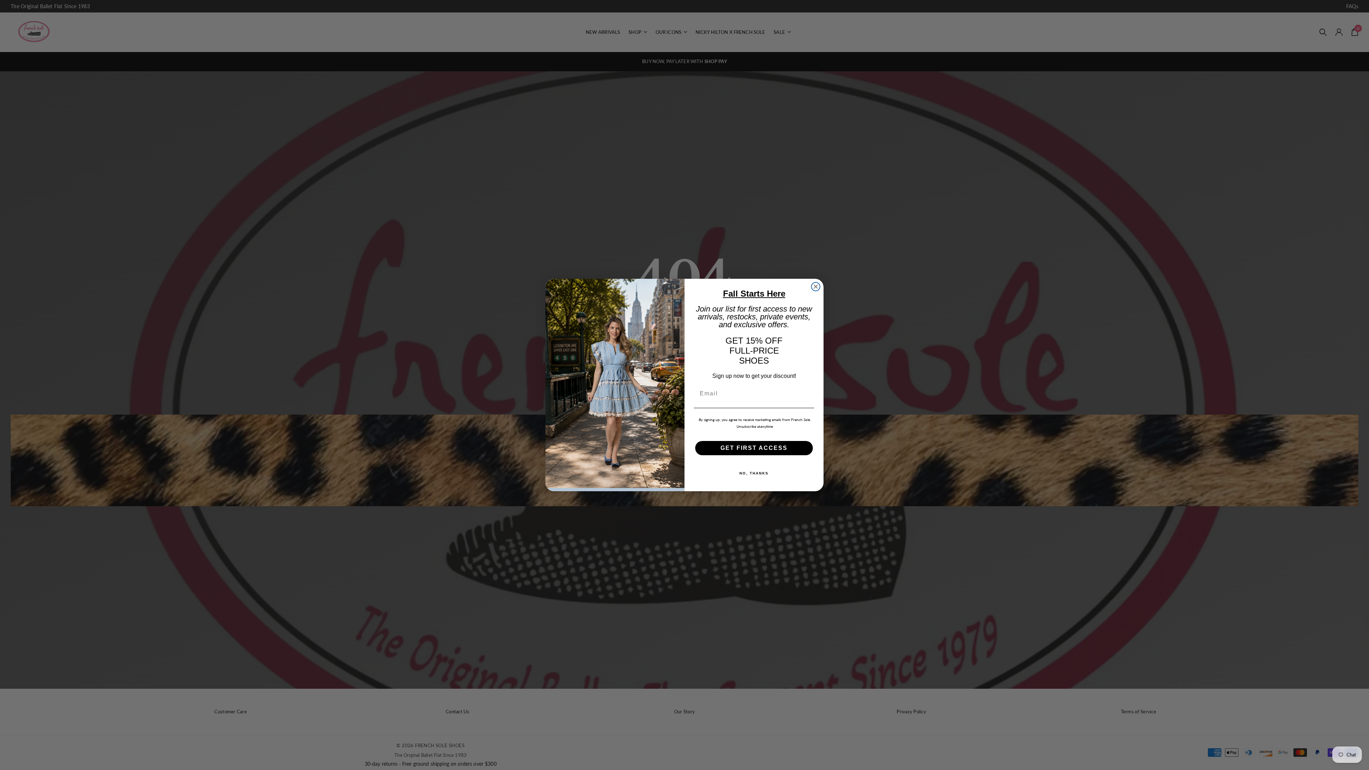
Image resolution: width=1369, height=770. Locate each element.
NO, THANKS (754, 473)
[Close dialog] (815, 286)
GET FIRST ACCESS (754, 448)
